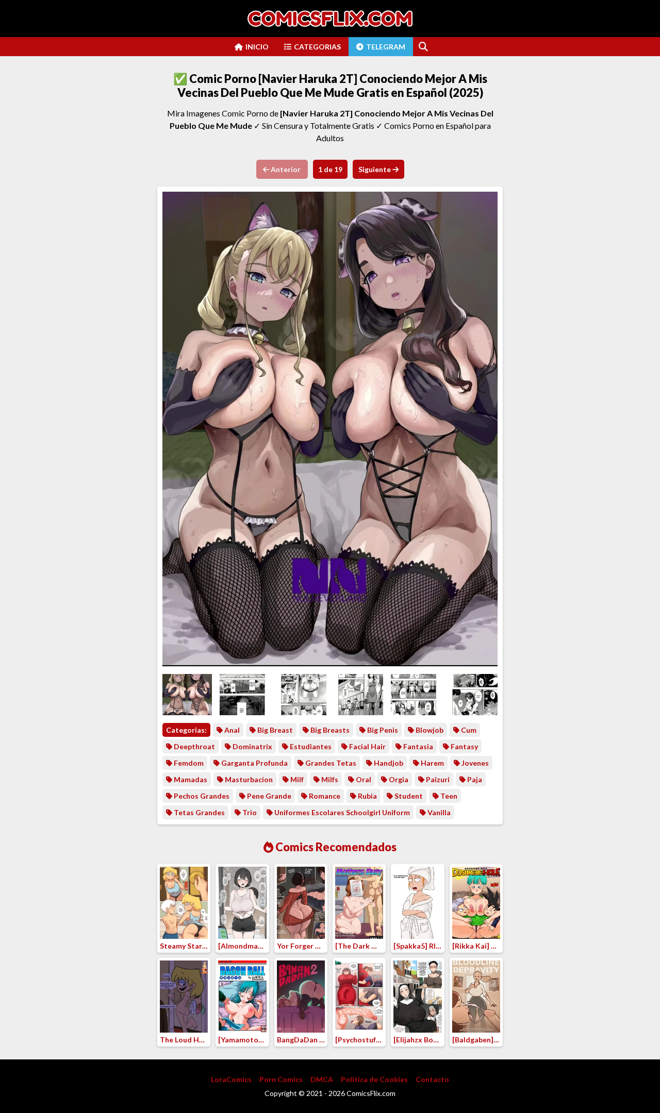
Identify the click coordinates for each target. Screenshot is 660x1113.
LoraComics (231, 1079)
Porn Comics (281, 1079)
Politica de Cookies (374, 1079)
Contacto (432, 1079)
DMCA (321, 1079)
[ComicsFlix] (330, 18)
